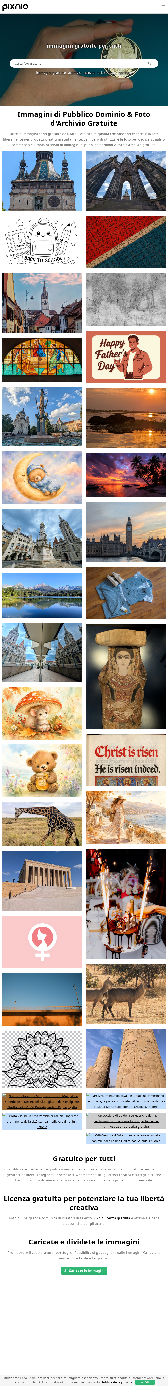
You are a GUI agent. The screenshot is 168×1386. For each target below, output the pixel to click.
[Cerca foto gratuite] (150, 63)
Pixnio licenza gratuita (112, 1218)
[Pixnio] (15, 8)
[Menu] (163, 6)
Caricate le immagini (87, 1270)
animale (74, 72)
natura (89, 72)
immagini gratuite (51, 72)
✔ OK (145, 1382)
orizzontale (106, 72)
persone (125, 72)
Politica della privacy (117, 1382)
